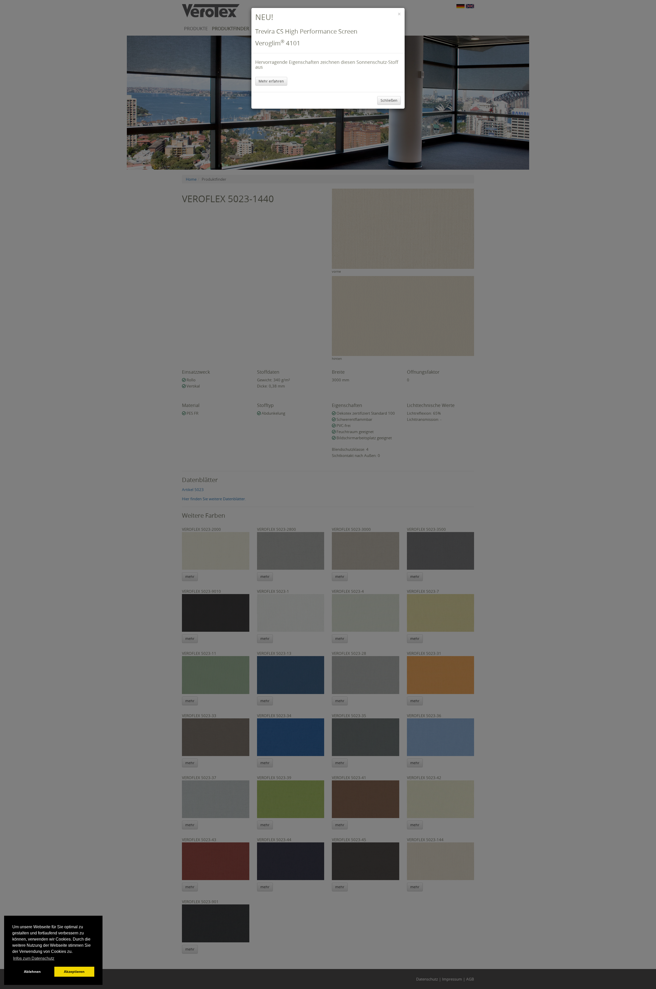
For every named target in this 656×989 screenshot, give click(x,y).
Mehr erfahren (271, 81)
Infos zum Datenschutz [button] (33, 958)
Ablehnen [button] (32, 972)
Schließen (389, 100)
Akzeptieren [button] (74, 972)
